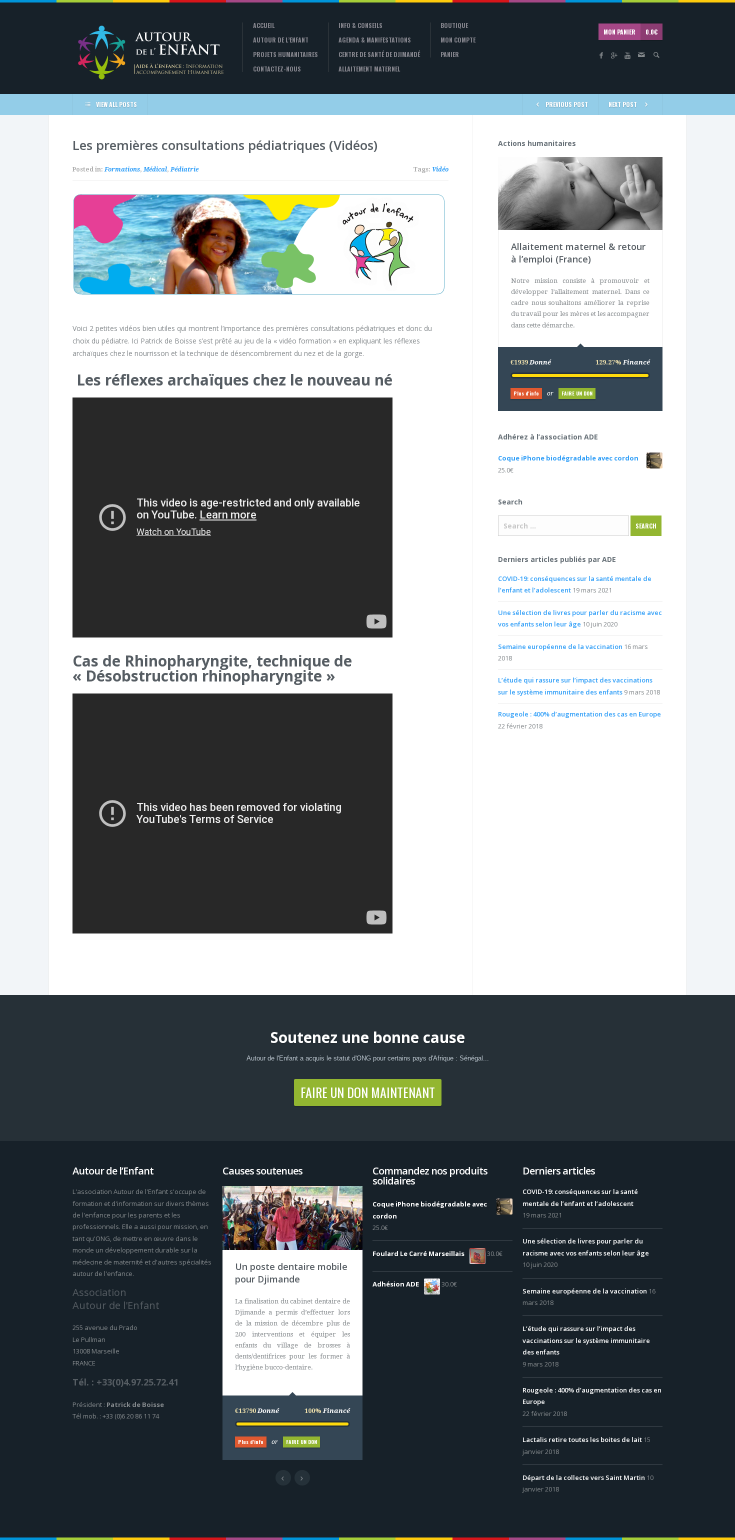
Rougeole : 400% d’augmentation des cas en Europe (579, 714)
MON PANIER (631, 32)
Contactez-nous (277, 69)
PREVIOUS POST (567, 104)
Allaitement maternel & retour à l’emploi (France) (578, 252)
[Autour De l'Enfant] (150, 52)
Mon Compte (458, 40)
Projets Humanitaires (285, 55)
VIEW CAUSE (587, 162)
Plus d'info (526, 393)
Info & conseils (360, 25)
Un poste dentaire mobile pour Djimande (291, 1272)
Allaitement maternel (369, 69)
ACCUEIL (263, 25)
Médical (155, 169)
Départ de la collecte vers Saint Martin (583, 1477)
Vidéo (440, 169)
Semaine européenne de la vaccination (560, 646)
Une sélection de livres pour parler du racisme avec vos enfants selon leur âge (585, 1246)
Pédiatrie (184, 169)
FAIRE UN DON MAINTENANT (367, 1092)
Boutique (454, 25)
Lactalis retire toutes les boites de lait (582, 1439)
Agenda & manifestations (374, 40)
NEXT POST (622, 104)
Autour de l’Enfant (280, 40)
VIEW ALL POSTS (116, 104)
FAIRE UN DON (577, 393)
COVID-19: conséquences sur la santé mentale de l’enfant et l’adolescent (580, 1197)
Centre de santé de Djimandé (379, 55)
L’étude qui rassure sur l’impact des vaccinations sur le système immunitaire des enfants (586, 1340)
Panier (449, 55)
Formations (122, 169)
